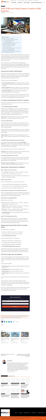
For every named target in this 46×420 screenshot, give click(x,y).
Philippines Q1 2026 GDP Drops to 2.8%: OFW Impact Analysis (7, 355)
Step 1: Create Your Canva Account (9, 45)
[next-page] (3, 399)
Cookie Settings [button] (38, 418)
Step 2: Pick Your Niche (7, 46)
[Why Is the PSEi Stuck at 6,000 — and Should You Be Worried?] (15, 381)
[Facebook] (2, 15)
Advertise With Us (30, 0)
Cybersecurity (20, 2)
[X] (4, 15)
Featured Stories (3, 6)
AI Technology (13, 2)
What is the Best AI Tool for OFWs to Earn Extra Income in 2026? (5, 339)
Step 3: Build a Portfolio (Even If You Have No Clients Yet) (12, 47)
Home (18, 0)
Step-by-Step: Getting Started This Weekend (9, 44)
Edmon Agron (3, 12)
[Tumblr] (13, 371)
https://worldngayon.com (10, 361)
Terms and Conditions (35, 0)
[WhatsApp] (8, 15)
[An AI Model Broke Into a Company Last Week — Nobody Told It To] (5, 381)
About (20, 0)
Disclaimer (23, 0)
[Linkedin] (9, 371)
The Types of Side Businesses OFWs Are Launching (10, 39)
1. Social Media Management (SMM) (9, 40)
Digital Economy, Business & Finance (15, 383)
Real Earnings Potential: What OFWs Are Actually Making (11, 51)
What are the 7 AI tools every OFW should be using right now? (25, 339)
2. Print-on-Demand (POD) (8, 41)
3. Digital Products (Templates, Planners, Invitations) (11, 42)
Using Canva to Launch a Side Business (8, 38)
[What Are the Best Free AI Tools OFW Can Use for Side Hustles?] (15, 334)
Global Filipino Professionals (36, 2)
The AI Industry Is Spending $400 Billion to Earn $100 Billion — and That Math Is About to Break (5, 396)
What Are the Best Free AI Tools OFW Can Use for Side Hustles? (15, 339)
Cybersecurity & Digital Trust (4, 383)
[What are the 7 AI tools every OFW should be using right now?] (25, 334)
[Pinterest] (6, 15)
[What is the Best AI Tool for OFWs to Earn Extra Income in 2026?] (5, 334)
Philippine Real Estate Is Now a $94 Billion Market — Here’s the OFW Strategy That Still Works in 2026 (23, 355)
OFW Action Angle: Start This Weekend (8, 52)
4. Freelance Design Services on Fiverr (9, 43)
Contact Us (26, 0)
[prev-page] (1, 399)
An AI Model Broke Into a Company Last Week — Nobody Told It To (5, 385)
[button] (44, 2)
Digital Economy (27, 2)
